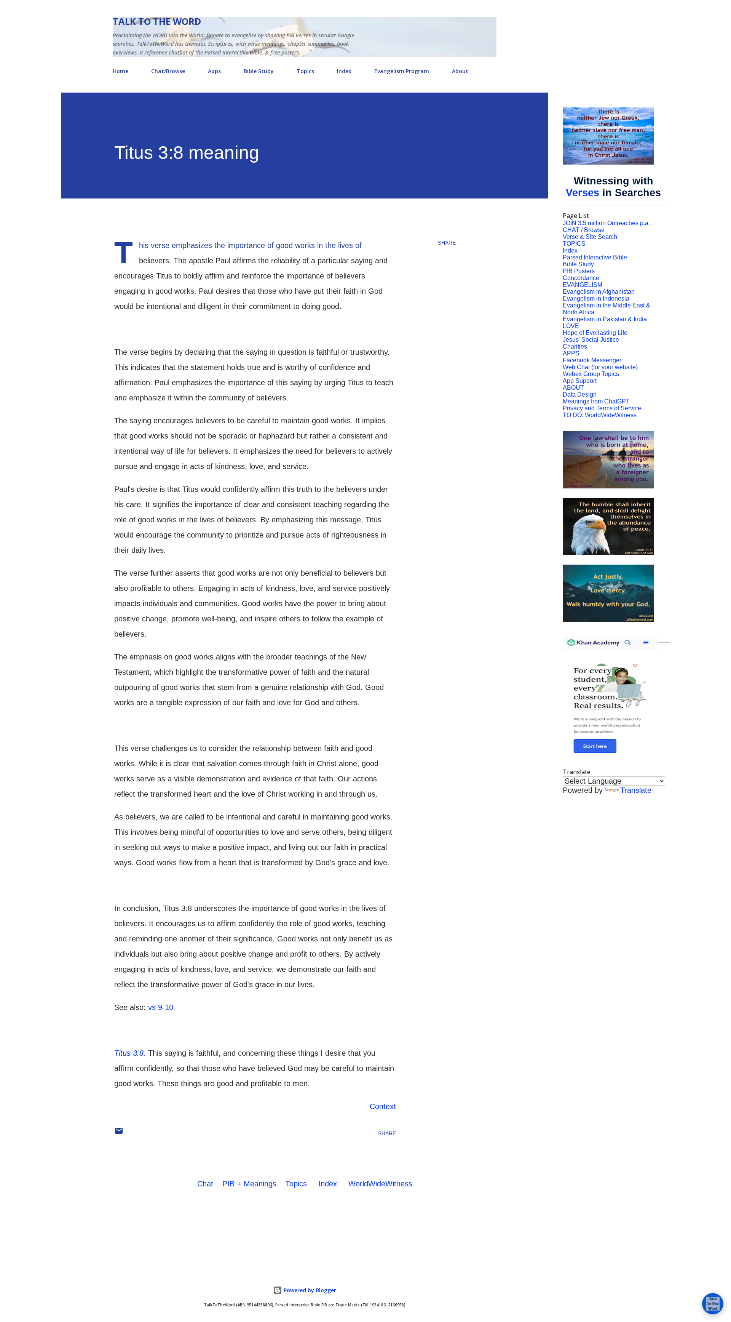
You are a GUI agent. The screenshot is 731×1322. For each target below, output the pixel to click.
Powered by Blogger (309, 1290)
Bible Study (259, 71)
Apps (214, 71)
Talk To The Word (157, 21)
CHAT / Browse (584, 230)
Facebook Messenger (592, 360)
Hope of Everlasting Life (595, 333)
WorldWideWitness (380, 1184)
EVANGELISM (582, 285)
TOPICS (574, 243)
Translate (635, 790)
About (460, 71)
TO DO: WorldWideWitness (600, 415)
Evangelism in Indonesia (596, 298)
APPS (571, 353)
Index (344, 71)
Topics (305, 71)
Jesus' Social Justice (591, 339)
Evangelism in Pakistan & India (605, 319)
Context (383, 1106)
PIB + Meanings (249, 1184)
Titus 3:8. (130, 1053)
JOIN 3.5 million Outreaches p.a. (606, 223)
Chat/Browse (168, 71)
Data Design (580, 394)
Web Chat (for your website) (600, 367)
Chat (205, 1184)
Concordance (581, 278)
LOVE (571, 326)
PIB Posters (579, 271)
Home (120, 71)
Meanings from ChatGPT (596, 401)
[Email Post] (118, 1133)
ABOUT (573, 387)
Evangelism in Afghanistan (599, 291)
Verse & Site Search (590, 237)
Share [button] (447, 243)
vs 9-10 (160, 1007)
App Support (580, 381)
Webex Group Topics (591, 374)
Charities (575, 346)
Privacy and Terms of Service (602, 408)
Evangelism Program (401, 71)
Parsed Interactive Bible (595, 257)
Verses (582, 192)
